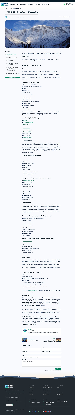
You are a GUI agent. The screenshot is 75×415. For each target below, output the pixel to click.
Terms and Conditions (46, 392)
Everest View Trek (27, 124)
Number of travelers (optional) (47, 351)
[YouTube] (64, 401)
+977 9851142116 (48, 404)
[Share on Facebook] (63, 17)
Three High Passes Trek (28, 122)
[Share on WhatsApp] (67, 17)
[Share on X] (65, 17)
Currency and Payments (47, 389)
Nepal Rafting (31, 392)
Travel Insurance (45, 394)
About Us (58, 389)
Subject (23, 355)
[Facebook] (58, 401)
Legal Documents (60, 392)
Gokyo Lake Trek (26, 128)
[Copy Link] (69, 17)
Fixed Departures (60, 394)
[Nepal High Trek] (5, 4)
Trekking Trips (31, 394)
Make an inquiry (12, 77)
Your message (24, 359)
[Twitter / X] (62, 401)
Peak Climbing (31, 389)
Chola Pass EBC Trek (27, 131)
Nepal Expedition (31, 387)
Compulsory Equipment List (47, 387)
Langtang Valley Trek (27, 241)
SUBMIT (58, 368)
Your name (23, 347)
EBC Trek (25, 120)
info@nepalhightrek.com (49, 401)
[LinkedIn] (66, 401)
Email (43, 347)
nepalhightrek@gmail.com (49, 402)
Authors (58, 387)
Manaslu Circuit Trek (33, 290)
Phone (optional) (24, 351)
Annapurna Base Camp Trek (28, 180)
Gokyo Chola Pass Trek (28, 137)
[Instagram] (60, 401)
